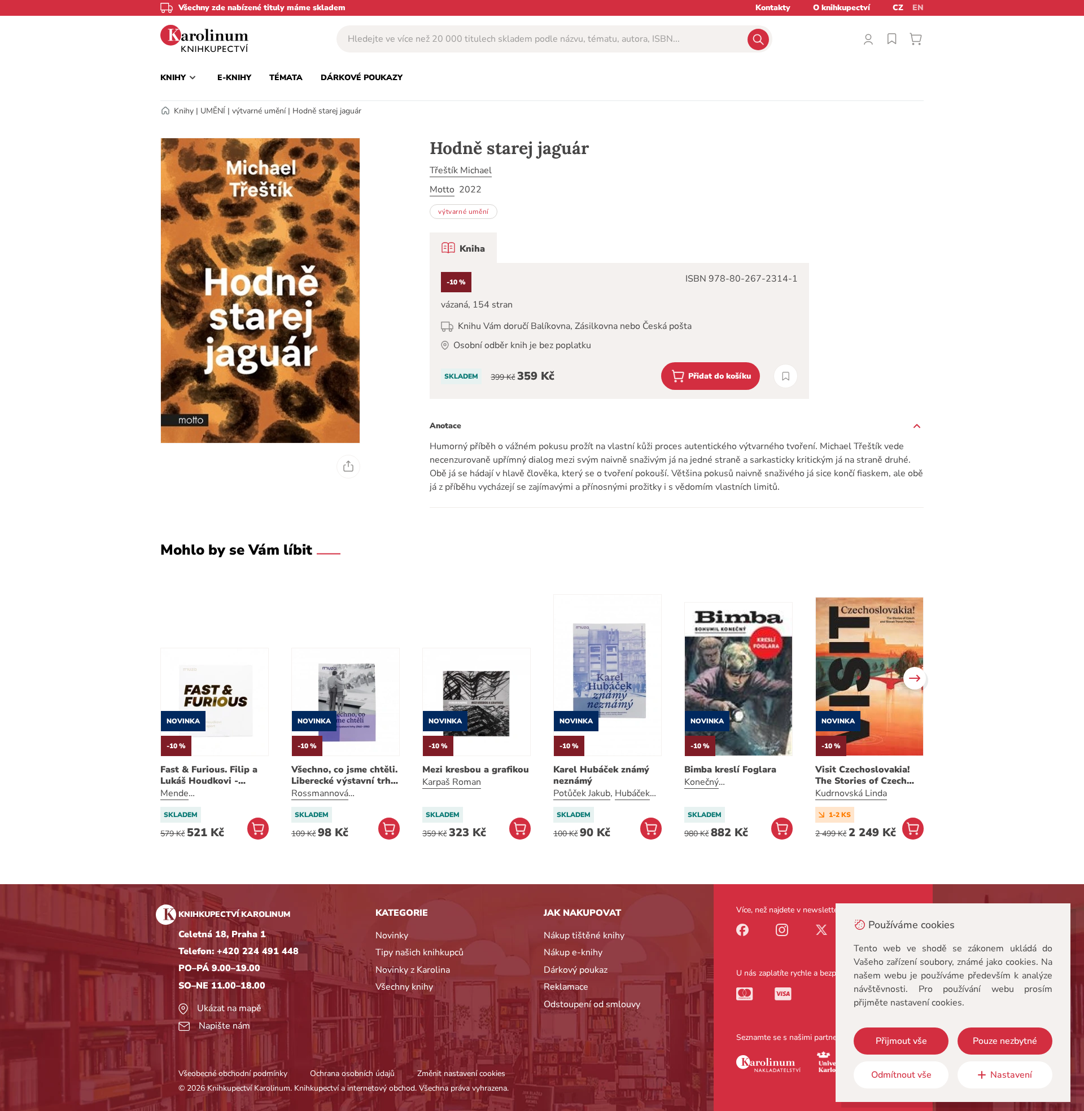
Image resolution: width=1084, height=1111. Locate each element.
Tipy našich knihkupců (419, 952)
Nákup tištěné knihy (584, 935)
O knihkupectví (841, 7)
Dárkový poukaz (575, 970)
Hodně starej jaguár (326, 111)
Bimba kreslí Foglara (730, 769)
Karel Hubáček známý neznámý (601, 775)
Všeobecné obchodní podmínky (232, 1073)
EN (918, 7)
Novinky (391, 935)
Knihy (184, 111)
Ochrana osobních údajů (352, 1073)
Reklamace (566, 987)
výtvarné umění (259, 111)
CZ (898, 7)
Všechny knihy (404, 987)
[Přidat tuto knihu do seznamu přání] (785, 376)
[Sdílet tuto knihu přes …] (348, 466)
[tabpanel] (619, 331)
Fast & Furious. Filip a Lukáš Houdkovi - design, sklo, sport (208, 775)
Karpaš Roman (451, 782)
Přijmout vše (901, 1041)
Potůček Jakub (581, 793)
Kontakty (772, 7)
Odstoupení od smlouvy (592, 1004)
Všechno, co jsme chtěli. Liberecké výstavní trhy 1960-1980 (344, 775)
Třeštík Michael (461, 170)
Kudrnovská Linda (851, 793)
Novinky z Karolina (412, 970)
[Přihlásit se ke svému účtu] (868, 39)
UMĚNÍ (212, 111)
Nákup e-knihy (573, 952)
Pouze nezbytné (1005, 1041)
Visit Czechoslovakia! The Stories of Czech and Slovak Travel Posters (862, 775)
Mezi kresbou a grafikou (475, 769)
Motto (442, 189)
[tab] (463, 247)
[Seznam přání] (892, 39)
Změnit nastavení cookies (461, 1073)
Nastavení (1011, 1075)
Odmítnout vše (901, 1075)
